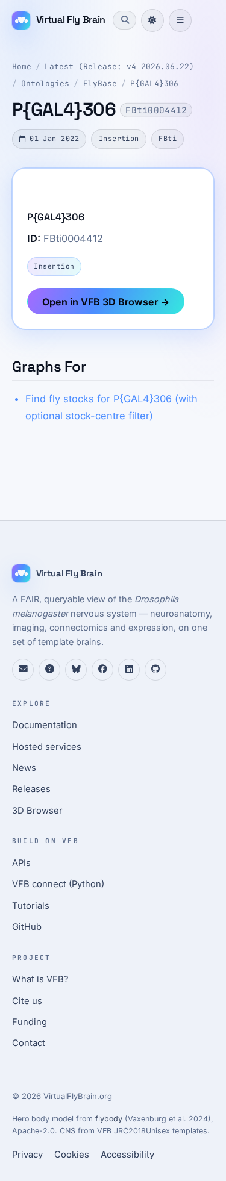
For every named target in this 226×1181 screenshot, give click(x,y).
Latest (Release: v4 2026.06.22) (119, 66)
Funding (29, 1022)
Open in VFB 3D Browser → (105, 302)
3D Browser (37, 810)
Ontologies (45, 83)
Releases (31, 789)
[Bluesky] (76, 670)
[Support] (23, 670)
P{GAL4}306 (154, 83)
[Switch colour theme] (152, 20)
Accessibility (127, 1154)
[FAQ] (49, 670)
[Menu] (180, 20)
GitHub (27, 926)
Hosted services (46, 746)
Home (21, 66)
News (24, 767)
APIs (21, 863)
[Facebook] (102, 670)
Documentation (44, 725)
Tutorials (30, 905)
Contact (28, 1043)
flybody (108, 1118)
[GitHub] (155, 670)
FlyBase (100, 83)
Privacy (27, 1154)
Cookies (71, 1154)
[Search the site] (124, 20)
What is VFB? (40, 979)
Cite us (27, 1001)
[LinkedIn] (129, 670)
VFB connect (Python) (58, 884)
